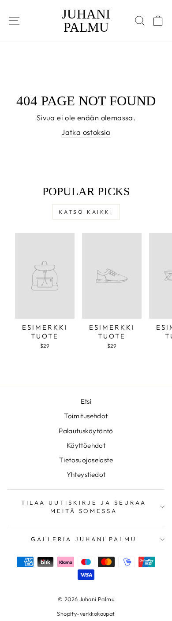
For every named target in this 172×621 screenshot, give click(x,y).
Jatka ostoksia (86, 132)
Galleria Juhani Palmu (83, 539)
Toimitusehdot (86, 416)
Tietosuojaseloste (86, 460)
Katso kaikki (86, 211)
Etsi (86, 401)
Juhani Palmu (86, 20)
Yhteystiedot (86, 474)
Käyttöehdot (86, 445)
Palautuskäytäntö (86, 431)
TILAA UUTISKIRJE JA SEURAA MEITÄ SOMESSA (83, 506)
